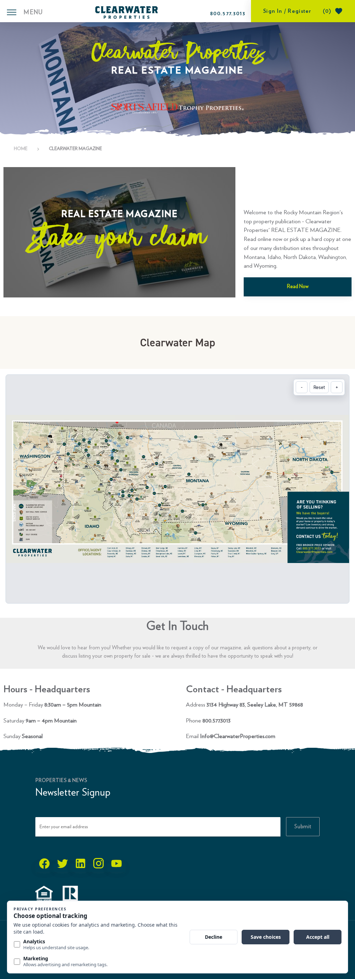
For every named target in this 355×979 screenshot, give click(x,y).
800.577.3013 (227, 13)
